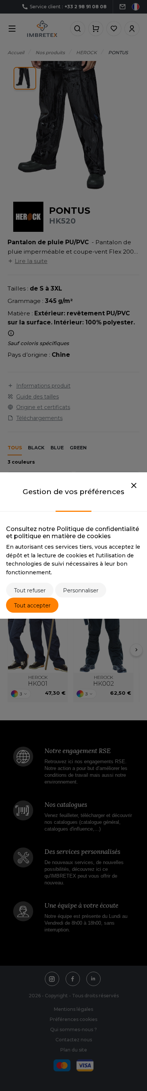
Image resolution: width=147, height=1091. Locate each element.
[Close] (133, 486)
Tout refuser (30, 590)
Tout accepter (32, 605)
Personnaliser (80, 590)
